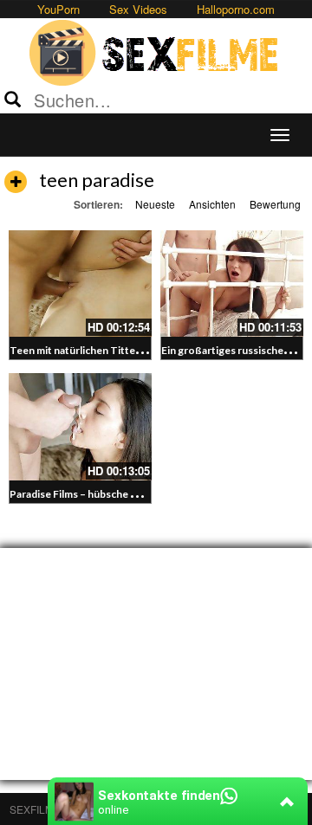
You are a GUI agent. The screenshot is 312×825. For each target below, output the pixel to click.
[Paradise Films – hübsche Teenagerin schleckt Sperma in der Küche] (80, 426)
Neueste (155, 204)
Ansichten (212, 204)
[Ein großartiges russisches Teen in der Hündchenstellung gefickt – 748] (231, 284)
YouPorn (58, 9)
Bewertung (275, 204)
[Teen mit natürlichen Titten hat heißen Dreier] (80, 284)
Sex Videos (138, 9)
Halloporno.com (236, 9)
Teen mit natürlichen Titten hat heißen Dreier (118, 350)
